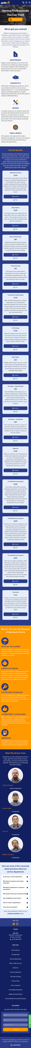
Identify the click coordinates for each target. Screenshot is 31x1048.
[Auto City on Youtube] (16, 924)
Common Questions (15, 972)
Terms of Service (15, 985)
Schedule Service (16, 19)
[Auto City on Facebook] (14, 924)
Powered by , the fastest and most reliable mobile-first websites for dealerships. (15, 1040)
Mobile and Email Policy (15, 994)
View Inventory (15, 950)
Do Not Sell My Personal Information (15, 998)
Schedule (16, 196)
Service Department (15, 959)
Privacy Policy (15, 981)
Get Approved (15, 954)
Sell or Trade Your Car (15, 963)
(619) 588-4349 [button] (16, 939)
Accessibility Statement (15, 990)
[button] (23, 2)
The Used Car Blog (15, 976)
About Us (15, 968)
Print (16, 200)
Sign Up (15, 1029)
